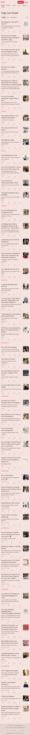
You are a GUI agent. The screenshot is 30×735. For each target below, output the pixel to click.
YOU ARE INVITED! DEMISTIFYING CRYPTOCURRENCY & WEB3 (10, 611)
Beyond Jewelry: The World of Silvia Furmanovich (10, 561)
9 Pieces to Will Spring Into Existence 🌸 (8, 362)
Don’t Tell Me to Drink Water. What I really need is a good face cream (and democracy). (11, 444)
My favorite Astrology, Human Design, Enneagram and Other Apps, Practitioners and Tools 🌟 (10, 38)
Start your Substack (12, 730)
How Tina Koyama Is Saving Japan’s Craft (11, 658)
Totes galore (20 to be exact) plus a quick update (10, 143)
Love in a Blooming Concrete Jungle (11, 386)
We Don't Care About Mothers (8, 68)
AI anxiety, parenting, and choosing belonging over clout (10, 596)
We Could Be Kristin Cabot (10, 269)
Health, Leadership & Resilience (8, 683)
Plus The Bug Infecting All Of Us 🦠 (11, 698)
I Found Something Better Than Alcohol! (10, 433)
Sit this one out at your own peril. (10, 185)
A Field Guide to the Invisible (9, 42)
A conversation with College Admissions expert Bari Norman (10, 600)
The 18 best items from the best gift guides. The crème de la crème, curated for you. (11, 551)
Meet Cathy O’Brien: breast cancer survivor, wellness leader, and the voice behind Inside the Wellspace (10, 687)
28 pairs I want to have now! (9, 645)
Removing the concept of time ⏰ (9, 23)
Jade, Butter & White (8, 359)
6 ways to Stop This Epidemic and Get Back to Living (10, 215)
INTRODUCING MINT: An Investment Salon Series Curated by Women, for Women (9, 627)
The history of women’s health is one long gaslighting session (10, 673)
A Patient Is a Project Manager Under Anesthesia (10, 402)
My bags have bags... (8, 140)
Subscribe (20, 2)
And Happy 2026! (6, 464)
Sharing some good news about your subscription (10, 289)
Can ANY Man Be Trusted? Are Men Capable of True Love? (10, 373)
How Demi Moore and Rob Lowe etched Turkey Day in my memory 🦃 (10, 534)
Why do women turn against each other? (10, 272)
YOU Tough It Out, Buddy (9, 671)
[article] (15, 27)
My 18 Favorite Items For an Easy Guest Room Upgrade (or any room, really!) (10, 576)
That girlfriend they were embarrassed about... (10, 117)
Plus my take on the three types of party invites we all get (10, 494)
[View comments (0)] (9, 32)
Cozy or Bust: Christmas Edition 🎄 (9, 516)
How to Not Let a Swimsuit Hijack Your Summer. (10, 158)
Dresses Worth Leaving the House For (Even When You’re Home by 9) (11, 489)
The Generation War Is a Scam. (9, 129)
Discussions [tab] (14, 17)
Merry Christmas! (7, 475)
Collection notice (21, 727)
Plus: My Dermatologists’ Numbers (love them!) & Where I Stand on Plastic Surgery (10, 713)
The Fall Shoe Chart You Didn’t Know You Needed (9, 642)
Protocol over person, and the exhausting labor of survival (9, 405)
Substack (9, 733)
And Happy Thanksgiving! (8, 538)
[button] (3, 5)
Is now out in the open (7, 120)
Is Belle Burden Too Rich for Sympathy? (10, 241)
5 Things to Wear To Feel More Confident (9, 260)
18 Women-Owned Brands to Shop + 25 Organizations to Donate (11, 330)
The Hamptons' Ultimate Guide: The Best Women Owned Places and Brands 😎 (11, 83)
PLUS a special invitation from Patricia (9, 319)
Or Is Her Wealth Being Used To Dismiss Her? (10, 244)
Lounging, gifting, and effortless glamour (10, 519)
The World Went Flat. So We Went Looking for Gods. (10, 51)
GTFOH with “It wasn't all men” (9, 377)
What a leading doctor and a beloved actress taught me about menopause (10, 103)
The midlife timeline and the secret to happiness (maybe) (10, 26)
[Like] (2, 483)
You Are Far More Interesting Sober (7, 429)
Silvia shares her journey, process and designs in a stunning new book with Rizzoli (10, 565)
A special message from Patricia (9, 285)
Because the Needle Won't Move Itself (10, 334)
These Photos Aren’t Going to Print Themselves (11, 415)
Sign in (26, 2)
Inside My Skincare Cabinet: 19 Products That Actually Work (10, 708)
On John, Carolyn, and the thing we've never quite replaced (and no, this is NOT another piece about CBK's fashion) (11, 350)
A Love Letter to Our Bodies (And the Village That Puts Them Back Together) (10, 300)
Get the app (21, 730)
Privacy (11, 727)
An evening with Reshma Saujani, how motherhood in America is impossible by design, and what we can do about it (11, 72)
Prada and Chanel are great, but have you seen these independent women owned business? (10, 87)
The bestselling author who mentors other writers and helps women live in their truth (10, 172)
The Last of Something (8, 347)
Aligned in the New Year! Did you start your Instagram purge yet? (11, 460)
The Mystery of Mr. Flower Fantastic (11, 389)
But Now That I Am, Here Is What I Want (10, 197)
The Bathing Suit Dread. (9, 155)
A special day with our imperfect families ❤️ (10, 478)
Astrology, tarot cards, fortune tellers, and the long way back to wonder (10, 54)
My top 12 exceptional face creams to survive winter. (10, 449)
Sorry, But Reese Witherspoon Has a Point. (10, 182)
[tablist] (9, 17)
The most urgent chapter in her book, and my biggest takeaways (10, 230)
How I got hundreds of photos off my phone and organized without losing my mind (10, 419)
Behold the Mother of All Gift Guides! (11, 547)
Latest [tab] (4, 17)
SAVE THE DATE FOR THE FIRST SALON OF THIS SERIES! (9, 632)
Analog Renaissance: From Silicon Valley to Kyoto (10, 654)
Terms (15, 727)
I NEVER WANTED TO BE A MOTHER (10, 194)
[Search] (27, 17)
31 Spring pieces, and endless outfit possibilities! (11, 315)
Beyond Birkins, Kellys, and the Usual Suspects (9, 506)
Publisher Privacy (19, 725)
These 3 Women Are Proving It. (9, 132)
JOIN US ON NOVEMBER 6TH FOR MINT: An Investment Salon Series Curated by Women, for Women (10, 616)
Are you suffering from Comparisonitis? (9, 211)
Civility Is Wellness (7, 696)
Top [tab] (8, 17)
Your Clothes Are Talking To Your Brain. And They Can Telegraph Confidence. (10, 255)
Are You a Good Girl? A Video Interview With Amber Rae (11, 168)
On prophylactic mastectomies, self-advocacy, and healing (11, 305)
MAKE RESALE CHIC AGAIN (10, 503)
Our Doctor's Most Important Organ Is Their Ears (10, 98)
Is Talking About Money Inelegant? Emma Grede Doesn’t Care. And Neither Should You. (10, 226)
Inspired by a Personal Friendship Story (10, 581)
